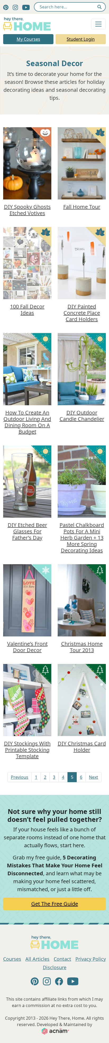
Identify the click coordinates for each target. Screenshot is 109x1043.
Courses (12, 959)
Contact (62, 959)
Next (93, 777)
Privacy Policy (90, 959)
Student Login (81, 39)
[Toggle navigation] (98, 24)
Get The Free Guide (54, 903)
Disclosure (54, 967)
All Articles (37, 959)
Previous (19, 777)
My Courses (28, 39)
